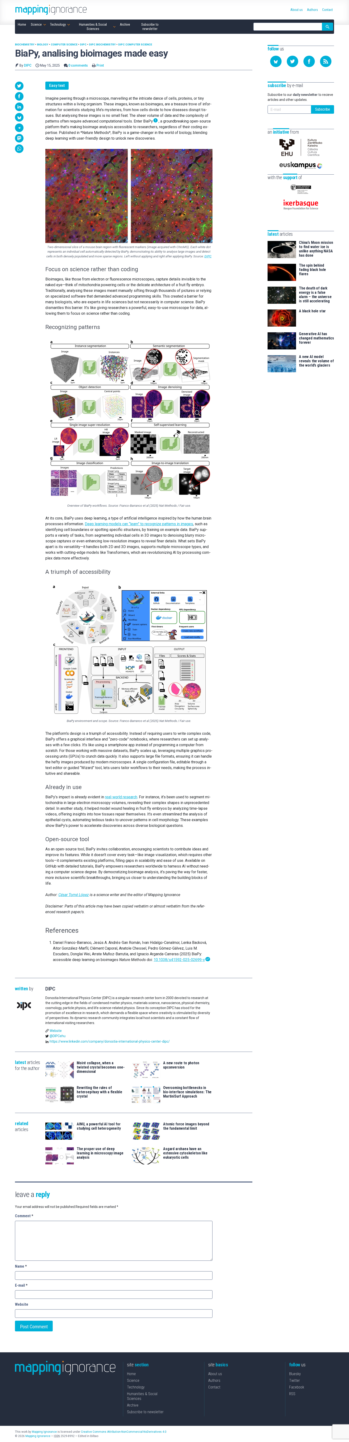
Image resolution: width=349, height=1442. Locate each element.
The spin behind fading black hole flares (312, 269)
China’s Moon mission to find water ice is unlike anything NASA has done (316, 249)
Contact (214, 1387)
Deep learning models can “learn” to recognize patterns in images (139, 524)
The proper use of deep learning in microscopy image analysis (100, 1153)
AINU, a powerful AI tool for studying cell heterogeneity (99, 1126)
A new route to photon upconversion (181, 1065)
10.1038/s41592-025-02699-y (179, 959)
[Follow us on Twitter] (292, 61)
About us (215, 1374)
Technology (136, 1387)
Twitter (294, 1380)
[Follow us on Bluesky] (276, 61)
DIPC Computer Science (135, 44)
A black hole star (312, 311)
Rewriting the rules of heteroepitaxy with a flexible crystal (99, 1092)
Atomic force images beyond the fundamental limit (186, 1126)
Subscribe (322, 109)
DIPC (83, 44)
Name (21, 1266)
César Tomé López (73, 895)
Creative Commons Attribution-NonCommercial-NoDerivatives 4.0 (123, 1431)
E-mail (21, 1285)
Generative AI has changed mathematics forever (316, 338)
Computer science (64, 44)
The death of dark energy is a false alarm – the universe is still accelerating (315, 294)
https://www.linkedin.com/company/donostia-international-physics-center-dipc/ (110, 1041)
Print (100, 65)
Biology (42, 44)
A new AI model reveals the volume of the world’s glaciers (316, 361)
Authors (214, 1380)
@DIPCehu (58, 1036)
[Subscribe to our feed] (325, 61)
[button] (19, 86)
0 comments (78, 65)
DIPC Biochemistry (102, 44)
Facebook (296, 1387)
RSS (292, 1394)
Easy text (57, 85)
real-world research (121, 797)
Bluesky (295, 1374)
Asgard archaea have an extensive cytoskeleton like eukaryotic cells (185, 1153)
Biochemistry (24, 44)
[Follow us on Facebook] (309, 61)
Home (131, 1374)
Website (56, 1031)
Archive (132, 1405)
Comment (24, 1216)
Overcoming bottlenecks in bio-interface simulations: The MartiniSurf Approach (187, 1092)
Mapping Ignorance (44, 1431)
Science (133, 1380)
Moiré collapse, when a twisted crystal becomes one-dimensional (101, 1067)
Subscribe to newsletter (145, 1412)
